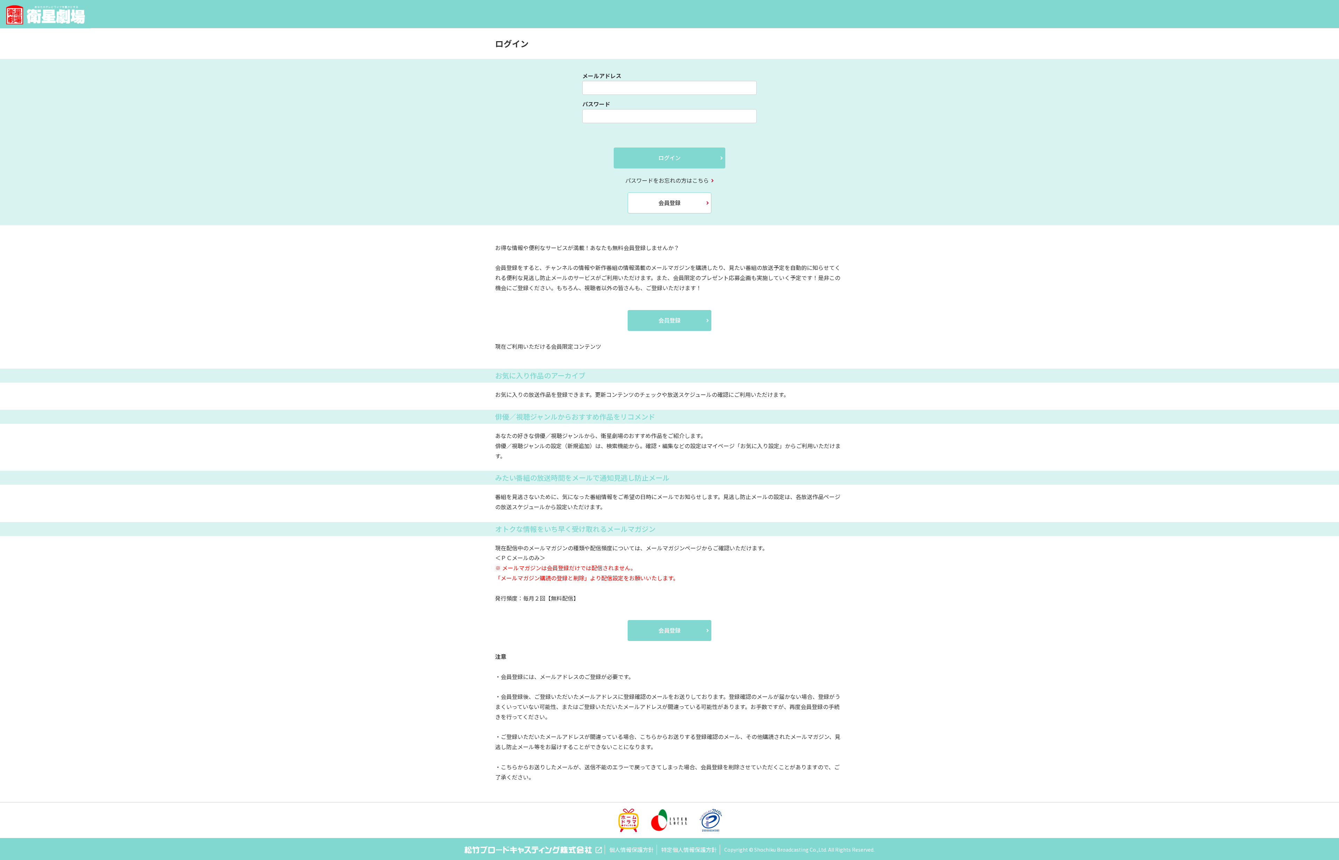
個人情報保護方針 (631, 849)
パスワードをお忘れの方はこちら (667, 180)
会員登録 (669, 202)
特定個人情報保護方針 (689, 849)
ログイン (669, 157)
